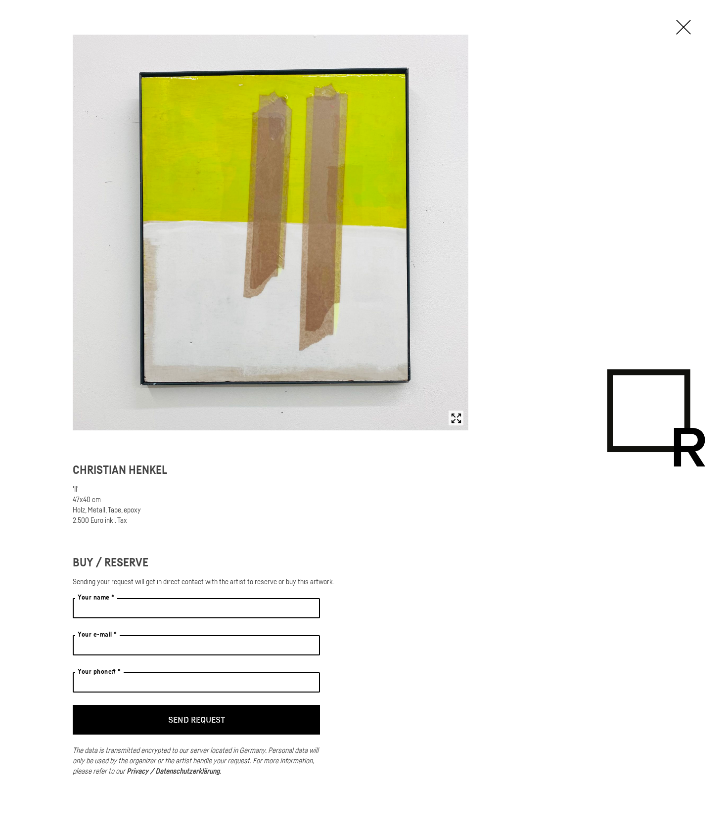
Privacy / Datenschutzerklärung (173, 770)
